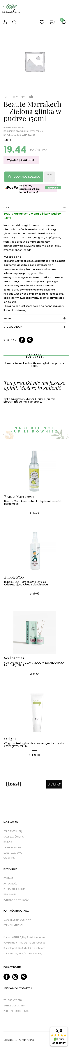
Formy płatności (13, 925)
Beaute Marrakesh (18, 96)
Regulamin (9, 894)
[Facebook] (22, 340)
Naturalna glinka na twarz (19, 135)
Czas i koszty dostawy (17, 919)
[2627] (49, 177)
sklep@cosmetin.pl (14, 1005)
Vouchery (9, 858)
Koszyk (7, 842)
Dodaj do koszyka (27, 177)
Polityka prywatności (16, 899)
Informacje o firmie (15, 889)
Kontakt (8, 878)
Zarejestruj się (12, 831)
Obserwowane (12, 847)
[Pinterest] (30, 340)
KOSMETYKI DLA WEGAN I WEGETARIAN (23, 131)
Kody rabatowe (12, 852)
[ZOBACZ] (40, 455)
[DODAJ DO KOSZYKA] (29, 455)
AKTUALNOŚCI (10, 883)
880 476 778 (15, 1000)
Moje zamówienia (13, 836)
